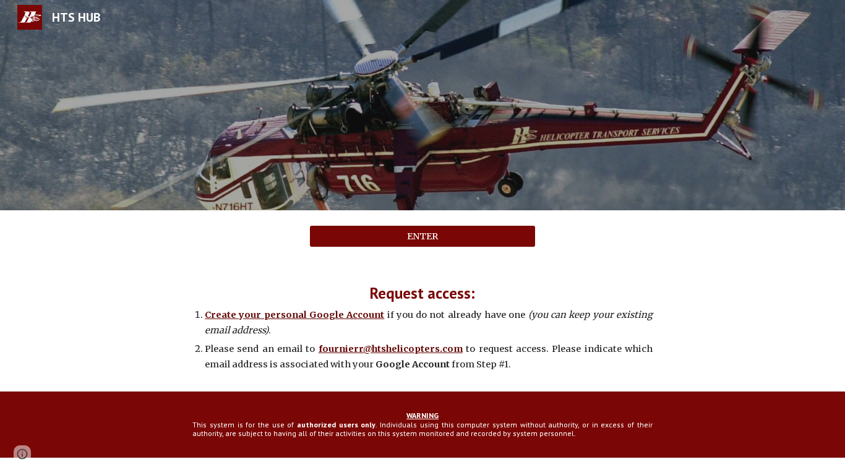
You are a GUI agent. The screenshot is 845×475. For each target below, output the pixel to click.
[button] (22, 454)
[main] (422, 327)
